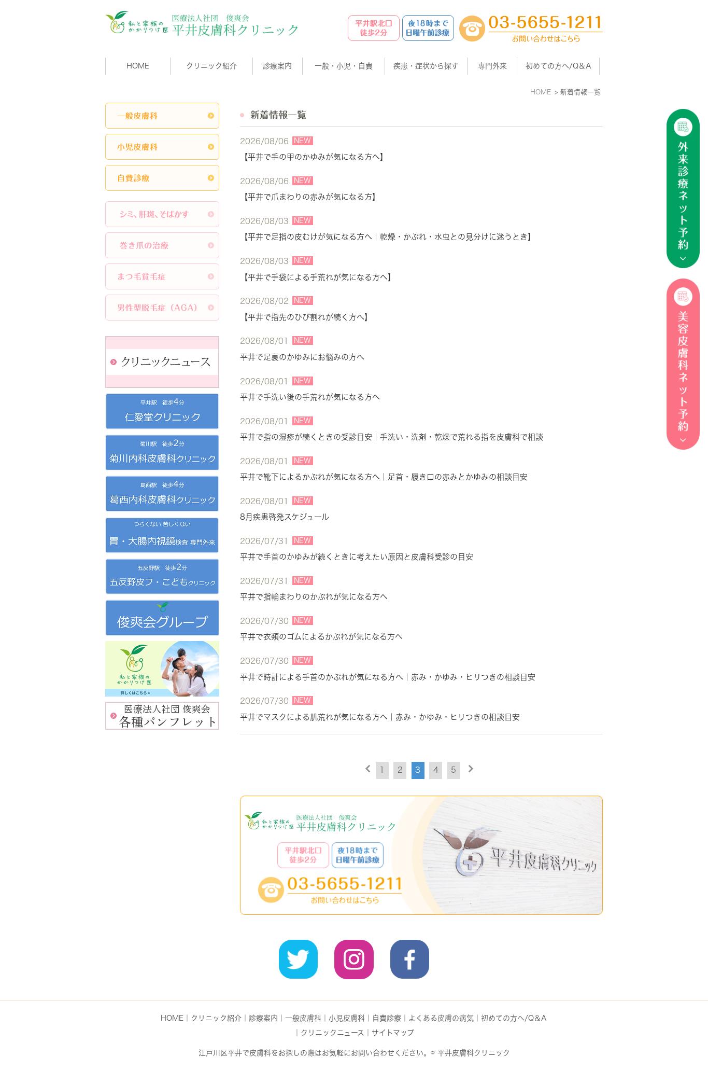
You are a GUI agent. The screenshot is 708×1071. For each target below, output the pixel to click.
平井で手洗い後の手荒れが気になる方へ (310, 397)
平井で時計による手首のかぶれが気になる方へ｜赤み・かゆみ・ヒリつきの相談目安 (387, 677)
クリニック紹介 (216, 1018)
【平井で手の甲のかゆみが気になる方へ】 (314, 157)
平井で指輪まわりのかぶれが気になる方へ (314, 597)
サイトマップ (393, 1032)
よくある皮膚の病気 (441, 1018)
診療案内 (277, 65)
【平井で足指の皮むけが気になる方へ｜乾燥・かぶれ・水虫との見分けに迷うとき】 (387, 237)
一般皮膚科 (303, 1018)
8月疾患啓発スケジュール (284, 517)
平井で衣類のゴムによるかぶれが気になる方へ (321, 637)
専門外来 (492, 65)
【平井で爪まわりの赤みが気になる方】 (310, 197)
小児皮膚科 (347, 1018)
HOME (137, 65)
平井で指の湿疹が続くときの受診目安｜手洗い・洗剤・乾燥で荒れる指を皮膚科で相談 (391, 437)
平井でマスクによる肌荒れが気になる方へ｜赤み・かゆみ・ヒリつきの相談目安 (380, 717)
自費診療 (386, 1018)
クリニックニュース (332, 1032)
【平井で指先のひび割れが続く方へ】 (306, 317)
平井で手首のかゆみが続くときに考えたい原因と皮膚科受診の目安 (356, 557)
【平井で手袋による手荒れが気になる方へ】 (317, 277)
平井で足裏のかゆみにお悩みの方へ (302, 357)
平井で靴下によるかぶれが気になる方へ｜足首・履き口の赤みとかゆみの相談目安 (384, 477)
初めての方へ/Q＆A (514, 1018)
